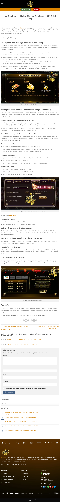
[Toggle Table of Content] (15, 38)
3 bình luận (8, 414)
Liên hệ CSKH (6, 482)
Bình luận (5, 355)
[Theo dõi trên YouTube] (53, 487)
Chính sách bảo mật (8, 479)
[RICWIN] (30, 4)
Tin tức (24, 479)
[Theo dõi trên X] (42, 487)
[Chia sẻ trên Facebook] (26, 320)
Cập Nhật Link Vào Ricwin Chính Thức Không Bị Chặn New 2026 (21, 412)
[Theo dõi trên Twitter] (44, 487)
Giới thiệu (5, 473)
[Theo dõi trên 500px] (55, 487)
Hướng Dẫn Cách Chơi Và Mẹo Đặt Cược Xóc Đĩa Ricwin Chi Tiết (21, 426)
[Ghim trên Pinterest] (34, 320)
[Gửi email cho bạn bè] (31, 320)
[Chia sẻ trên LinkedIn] (36, 320)
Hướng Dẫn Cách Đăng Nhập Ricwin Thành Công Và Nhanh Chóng (28, 315)
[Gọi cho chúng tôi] (48, 487)
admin (35, 23)
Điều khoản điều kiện (8, 476)
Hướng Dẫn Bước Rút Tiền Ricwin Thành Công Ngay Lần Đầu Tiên (24, 339)
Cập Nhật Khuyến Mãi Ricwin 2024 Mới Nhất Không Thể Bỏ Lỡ (21, 422)
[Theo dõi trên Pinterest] (50, 487)
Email (4, 374)
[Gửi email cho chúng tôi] (46, 487)
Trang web (5, 381)
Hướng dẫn (25, 476)
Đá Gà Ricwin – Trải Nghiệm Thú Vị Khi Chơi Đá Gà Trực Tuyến (23, 345)
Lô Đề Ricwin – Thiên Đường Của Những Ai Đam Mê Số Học (20, 417)
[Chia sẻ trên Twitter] (28, 320)
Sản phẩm (25, 473)
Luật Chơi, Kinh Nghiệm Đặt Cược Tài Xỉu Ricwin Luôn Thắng (20, 430)
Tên (4, 368)
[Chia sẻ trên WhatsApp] (23, 320)
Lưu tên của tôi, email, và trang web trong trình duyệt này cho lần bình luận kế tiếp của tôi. (26, 388)
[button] (2, 4)
